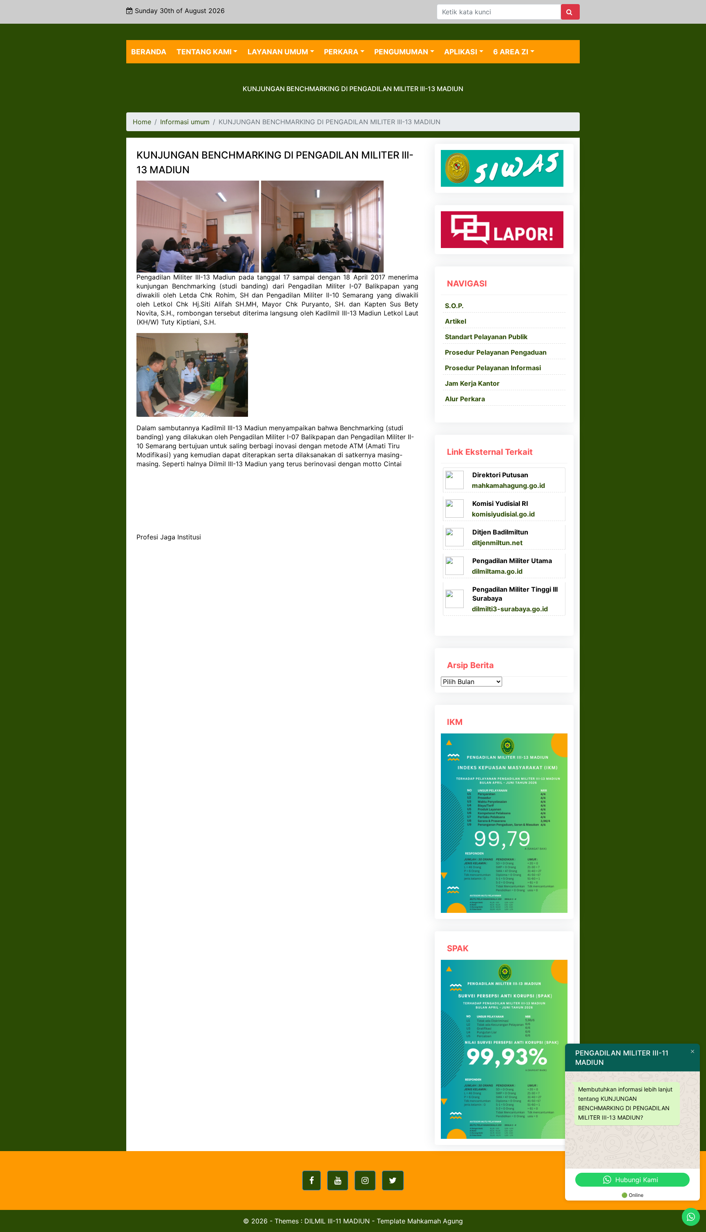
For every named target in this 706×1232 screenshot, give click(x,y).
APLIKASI (460, 51)
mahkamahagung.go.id (508, 485)
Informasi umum (185, 122)
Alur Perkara (465, 399)
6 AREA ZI (510, 51)
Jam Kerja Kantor (472, 383)
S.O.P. (454, 306)
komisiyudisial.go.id (503, 514)
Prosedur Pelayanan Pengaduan (496, 352)
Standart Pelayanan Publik (486, 337)
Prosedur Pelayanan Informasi (493, 368)
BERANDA (148, 51)
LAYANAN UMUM (278, 51)
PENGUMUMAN (401, 51)
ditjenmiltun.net (497, 543)
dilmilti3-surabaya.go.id (510, 609)
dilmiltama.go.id (497, 571)
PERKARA (341, 51)
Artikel (455, 321)
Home (142, 122)
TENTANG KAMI (204, 51)
